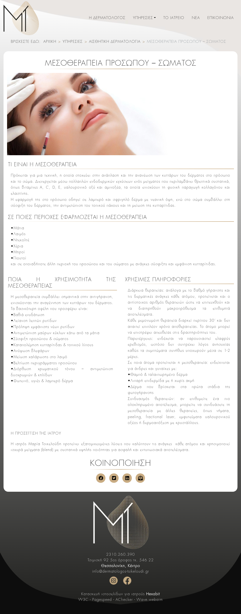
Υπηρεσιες (143, 18)
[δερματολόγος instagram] (114, 580)
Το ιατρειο (173, 18)
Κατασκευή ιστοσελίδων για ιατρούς (120, 594)
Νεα (196, 18)
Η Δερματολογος (107, 18)
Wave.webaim (150, 600)
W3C (83, 600)
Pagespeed (102, 600)
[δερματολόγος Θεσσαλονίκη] (21, 18)
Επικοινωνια (220, 18)
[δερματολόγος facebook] (127, 580)
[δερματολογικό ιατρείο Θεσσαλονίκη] (120, 522)
